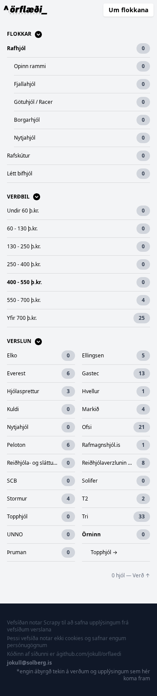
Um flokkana (128, 10)
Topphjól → (104, 552)
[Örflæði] (25, 10)
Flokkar (19, 34)
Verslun (19, 341)
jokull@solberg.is (29, 662)
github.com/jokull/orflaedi (90, 654)
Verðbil (18, 196)
